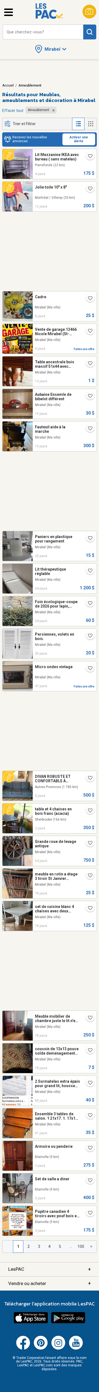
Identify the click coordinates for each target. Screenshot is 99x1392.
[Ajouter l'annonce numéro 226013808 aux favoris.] (88, 1148)
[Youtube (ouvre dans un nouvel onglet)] (76, 1348)
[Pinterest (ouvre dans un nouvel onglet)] (41, 1348)
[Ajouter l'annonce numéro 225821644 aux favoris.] (88, 778)
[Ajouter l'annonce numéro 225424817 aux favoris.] (88, 396)
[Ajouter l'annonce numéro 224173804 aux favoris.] (88, 668)
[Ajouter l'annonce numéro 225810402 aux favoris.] (88, 299)
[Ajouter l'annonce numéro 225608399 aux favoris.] (88, 189)
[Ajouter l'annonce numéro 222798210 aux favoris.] (88, 1116)
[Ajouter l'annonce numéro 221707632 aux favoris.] (88, 636)
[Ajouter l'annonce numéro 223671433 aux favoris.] (88, 843)
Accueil (8, 85)
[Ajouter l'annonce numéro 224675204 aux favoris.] (88, 603)
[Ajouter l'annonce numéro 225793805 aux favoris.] (88, 331)
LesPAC (49, 1269)
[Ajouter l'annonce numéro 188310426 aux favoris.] (88, 1213)
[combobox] (43, 32)
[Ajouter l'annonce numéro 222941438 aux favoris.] (88, 1083)
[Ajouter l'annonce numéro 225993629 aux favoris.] (88, 1181)
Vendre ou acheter (49, 1283)
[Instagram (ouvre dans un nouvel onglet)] (58, 1348)
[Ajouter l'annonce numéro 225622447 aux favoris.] (88, 364)
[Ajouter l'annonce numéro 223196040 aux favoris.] (88, 1051)
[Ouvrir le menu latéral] (8, 12)
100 (81, 1246)
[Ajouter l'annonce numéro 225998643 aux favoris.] (88, 811)
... (70, 1246)
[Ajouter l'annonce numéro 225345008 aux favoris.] (88, 429)
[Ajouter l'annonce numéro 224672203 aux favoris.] (88, 571)
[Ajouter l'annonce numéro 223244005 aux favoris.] (88, 876)
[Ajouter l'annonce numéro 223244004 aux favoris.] (88, 908)
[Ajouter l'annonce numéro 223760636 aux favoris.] (88, 156)
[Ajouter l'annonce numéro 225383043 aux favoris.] (88, 538)
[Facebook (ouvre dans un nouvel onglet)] (23, 1348)
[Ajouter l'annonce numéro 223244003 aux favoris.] (88, 1018)
